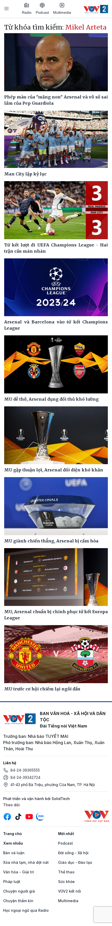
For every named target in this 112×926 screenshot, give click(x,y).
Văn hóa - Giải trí (18, 872)
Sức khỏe (66, 881)
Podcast (42, 12)
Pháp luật (11, 881)
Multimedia (62, 12)
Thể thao (66, 872)
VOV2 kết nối (69, 891)
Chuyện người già (19, 891)
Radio (27, 12)
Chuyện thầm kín (18, 901)
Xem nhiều (13, 843)
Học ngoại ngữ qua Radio (26, 910)
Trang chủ (12, 833)
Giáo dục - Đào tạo (75, 862)
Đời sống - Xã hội (73, 853)
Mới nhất (66, 833)
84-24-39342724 (25, 777)
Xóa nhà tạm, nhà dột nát (26, 862)
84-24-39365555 (25, 770)
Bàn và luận (13, 853)
